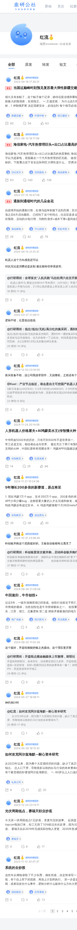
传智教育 (16, 458)
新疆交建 (16, 115)
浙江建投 (62, 115)
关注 (60, 6)
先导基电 (39, 891)
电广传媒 (16, 619)
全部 (11, 64)
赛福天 (15, 838)
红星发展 (39, 458)
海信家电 (62, 172)
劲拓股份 (16, 891)
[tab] (11, 64)
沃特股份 (39, 172)
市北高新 (62, 619)
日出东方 (16, 172)
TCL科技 (39, 228)
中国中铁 (39, 115)
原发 (28, 64)
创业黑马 (39, 515)
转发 (45, 64)
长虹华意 (62, 228)
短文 (63, 64)
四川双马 (39, 619)
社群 (73, 6)
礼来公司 (16, 782)
